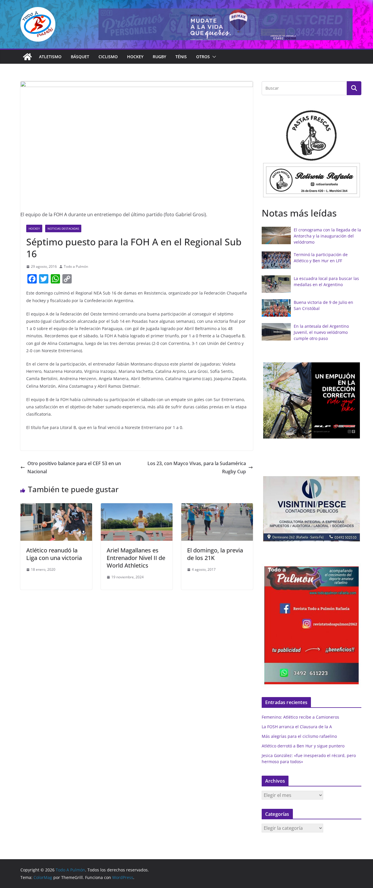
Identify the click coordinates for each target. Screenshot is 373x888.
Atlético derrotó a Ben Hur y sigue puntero (303, 746)
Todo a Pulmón (76, 266)
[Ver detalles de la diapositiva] (225, 24)
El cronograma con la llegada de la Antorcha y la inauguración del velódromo (327, 236)
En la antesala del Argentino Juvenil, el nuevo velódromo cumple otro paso (321, 332)
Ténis (181, 56)
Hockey (135, 56)
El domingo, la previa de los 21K (215, 554)
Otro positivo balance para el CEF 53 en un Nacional (74, 467)
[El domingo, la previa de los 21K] (217, 507)
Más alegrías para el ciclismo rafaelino (299, 736)
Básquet (80, 56)
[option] (311, 152)
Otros (203, 56)
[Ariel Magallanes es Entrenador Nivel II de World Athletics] (137, 507)
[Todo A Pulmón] (27, 57)
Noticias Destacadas (63, 228)
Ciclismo (108, 56)
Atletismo (50, 56)
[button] (213, 57)
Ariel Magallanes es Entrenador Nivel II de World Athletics (136, 557)
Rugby (159, 56)
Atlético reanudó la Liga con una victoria (54, 554)
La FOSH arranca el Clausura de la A (297, 726)
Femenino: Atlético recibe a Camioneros (300, 717)
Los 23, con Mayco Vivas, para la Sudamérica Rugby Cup (196, 467)
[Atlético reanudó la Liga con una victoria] (56, 507)
